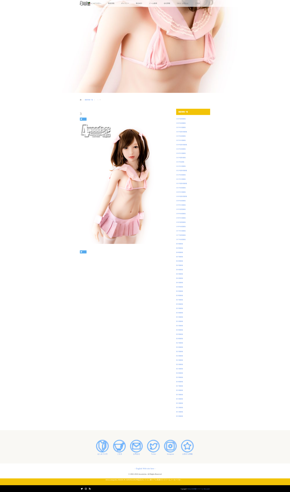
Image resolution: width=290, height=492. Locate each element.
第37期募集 (179, 300)
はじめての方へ (95, 3)
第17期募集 (179, 386)
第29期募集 (179, 334)
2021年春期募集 (181, 188)
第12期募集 (179, 407)
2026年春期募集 (181, 123)
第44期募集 (179, 269)
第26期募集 (179, 347)
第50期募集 (179, 244)
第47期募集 (179, 257)
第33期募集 (179, 317)
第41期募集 (179, 282)
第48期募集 (179, 252)
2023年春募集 (180, 162)
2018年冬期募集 (181, 218)
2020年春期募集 (181, 200)
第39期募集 (179, 291)
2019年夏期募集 (181, 209)
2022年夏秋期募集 (181, 170)
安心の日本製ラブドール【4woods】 (199, 489)
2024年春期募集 (181, 149)
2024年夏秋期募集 (181, 144)
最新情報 (111, 3)
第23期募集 (179, 360)
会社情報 (167, 3)
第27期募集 (179, 343)
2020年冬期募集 (181, 192)
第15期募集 (179, 394)
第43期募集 (179, 274)
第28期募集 (179, 338)
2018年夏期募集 (181, 222)
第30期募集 (179, 330)
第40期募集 (179, 287)
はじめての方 (102, 454)
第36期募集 (179, 304)
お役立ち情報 (187, 454)
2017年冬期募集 (181, 231)
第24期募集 (179, 356)
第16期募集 (179, 390)
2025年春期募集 (181, 136)
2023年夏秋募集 (181, 157)
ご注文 (197, 3)
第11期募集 (179, 412)
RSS (89, 488)
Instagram (170, 454)
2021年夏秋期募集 (181, 183)
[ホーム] (80, 97)
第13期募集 (179, 403)
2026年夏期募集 (181, 119)
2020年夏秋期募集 (181, 196)
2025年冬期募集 (181, 127)
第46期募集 (179, 261)
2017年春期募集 (181, 239)
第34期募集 (179, 313)
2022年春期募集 (181, 175)
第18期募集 (179, 381)
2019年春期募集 (181, 213)
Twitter (153, 454)
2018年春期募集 (181, 226)
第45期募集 (179, 265)
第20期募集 (179, 373)
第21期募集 (179, 369)
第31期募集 (179, 325)
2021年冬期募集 (181, 179)
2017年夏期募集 (181, 235)
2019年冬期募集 (181, 205)
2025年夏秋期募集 (181, 132)
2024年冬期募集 (181, 153)
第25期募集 (179, 351)
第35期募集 (179, 308)
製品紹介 (139, 3)
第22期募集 (179, 364)
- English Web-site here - (145, 468)
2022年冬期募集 (181, 166)
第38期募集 (179, 295)
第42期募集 (179, 278)
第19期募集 (179, 377)
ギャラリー (125, 3)
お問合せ (136, 454)
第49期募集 (179, 248)
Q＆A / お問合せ (182, 3)
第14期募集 (179, 399)
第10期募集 (179, 416)
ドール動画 (153, 3)
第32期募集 (179, 321)
